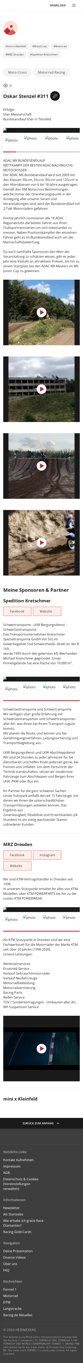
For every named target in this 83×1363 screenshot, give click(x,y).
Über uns (10, 1264)
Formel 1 (10, 1289)
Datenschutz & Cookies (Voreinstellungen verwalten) (20, 1184)
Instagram (47, 855)
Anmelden (58, 5)
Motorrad (10, 1296)
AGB (6, 1172)
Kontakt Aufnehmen (18, 1160)
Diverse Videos (14, 1257)
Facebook (17, 611)
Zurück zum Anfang (38, 1123)
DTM (6, 1302)
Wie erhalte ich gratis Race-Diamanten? (23, 1223)
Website (46, 611)
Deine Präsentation (18, 1251)
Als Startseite (13, 1214)
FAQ (6, 1270)
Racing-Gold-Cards (17, 1232)
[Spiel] (41, 312)
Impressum (12, 1166)
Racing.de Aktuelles (17, 1315)
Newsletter (11, 1208)
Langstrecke (12, 1308)
